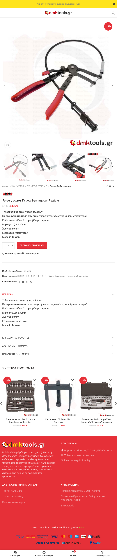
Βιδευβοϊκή (11, 453)
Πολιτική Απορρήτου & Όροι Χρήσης (80, 491)
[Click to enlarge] (8, 145)
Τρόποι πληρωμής (12, 491)
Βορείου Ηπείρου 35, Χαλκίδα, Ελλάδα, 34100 (88, 451)
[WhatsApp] (27, 282)
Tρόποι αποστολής (12, 497)
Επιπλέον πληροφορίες (15, 338)
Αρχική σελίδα (8, 186)
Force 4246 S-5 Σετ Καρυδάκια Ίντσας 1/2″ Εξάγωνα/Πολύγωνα (96, 420)
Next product (113, 186)
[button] (34, 385)
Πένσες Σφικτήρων (56, 276)
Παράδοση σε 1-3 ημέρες (15, 354)
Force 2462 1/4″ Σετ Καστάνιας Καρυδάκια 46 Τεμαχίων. (20, 420)
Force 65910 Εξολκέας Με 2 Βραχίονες (58, 420)
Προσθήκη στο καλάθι (32, 245)
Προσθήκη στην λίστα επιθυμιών (22, 254)
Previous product (107, 186)
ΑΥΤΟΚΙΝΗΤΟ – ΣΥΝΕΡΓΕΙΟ (30, 186)
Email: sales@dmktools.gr (77, 460)
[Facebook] (19, 282)
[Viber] (31, 282)
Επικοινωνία (67, 506)
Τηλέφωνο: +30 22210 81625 (79, 456)
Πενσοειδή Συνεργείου (60, 186)
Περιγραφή (8, 294)
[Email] (23, 282)
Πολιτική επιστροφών (13, 502)
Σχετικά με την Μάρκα (14, 346)
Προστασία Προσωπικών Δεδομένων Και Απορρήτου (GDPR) (83, 498)
